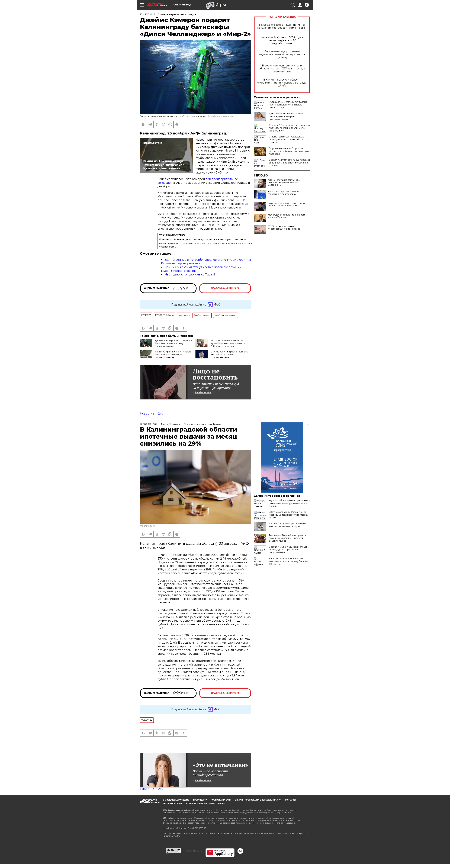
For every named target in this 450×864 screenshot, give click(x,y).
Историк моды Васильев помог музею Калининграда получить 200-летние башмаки (228, 343)
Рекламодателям (172, 803)
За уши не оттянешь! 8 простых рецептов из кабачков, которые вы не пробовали (289, 151)
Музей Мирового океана (220, 116)
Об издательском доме (176, 800)
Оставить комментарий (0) (225, 288)
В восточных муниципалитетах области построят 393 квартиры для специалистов (282, 68)
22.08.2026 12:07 (148, 424)
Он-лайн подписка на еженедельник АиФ (258, 800)
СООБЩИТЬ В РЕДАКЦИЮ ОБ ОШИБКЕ (205, 803)
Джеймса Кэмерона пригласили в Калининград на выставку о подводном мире (173, 343)
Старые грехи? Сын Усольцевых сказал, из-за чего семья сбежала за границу (288, 139)
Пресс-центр (200, 800)
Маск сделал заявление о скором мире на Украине (286, 216)
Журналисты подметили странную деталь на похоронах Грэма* (287, 204)
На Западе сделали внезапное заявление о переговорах (284, 192)
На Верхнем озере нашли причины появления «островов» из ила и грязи (282, 26)
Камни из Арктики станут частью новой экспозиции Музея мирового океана (173, 354)
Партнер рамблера (193, 851)
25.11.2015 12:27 (147, 14)
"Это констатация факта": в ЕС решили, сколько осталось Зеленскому (284, 182)
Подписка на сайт (221, 800)
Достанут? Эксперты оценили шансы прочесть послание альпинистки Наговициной (289, 128)
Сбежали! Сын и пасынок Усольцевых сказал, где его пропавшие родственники (289, 549)
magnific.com (147, 526)
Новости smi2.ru (151, 413)
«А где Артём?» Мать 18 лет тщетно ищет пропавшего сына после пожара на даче (288, 105)
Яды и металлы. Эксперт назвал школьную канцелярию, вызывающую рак (286, 116)
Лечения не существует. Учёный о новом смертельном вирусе (287, 525)
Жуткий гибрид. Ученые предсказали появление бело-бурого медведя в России (289, 503)
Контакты (290, 800)
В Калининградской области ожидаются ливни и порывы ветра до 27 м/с (282, 82)
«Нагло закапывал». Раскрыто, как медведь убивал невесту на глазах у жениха (288, 515)
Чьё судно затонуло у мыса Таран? (190, 274)
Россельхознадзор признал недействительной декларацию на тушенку (282, 54)
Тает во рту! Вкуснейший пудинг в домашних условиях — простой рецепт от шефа (287, 538)
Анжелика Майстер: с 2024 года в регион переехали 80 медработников (282, 40)
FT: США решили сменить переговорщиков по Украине (284, 227)
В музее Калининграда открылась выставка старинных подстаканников (229, 354)
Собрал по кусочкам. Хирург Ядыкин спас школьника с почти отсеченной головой (289, 163)
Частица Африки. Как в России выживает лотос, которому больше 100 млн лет (288, 561)
